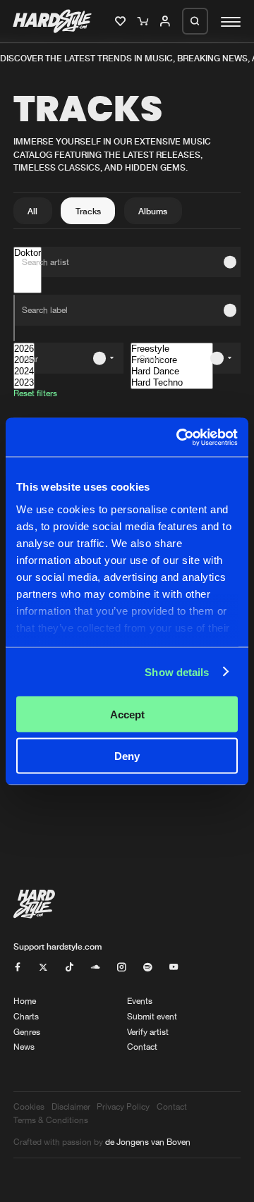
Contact (142, 1046)
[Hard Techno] (171, 382)
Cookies (28, 1106)
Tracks (88, 211)
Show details (177, 671)
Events (139, 1000)
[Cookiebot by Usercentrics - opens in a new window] (179, 437)
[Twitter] (43, 967)
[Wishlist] (121, 22)
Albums (152, 211)
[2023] (24, 382)
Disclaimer (71, 1106)
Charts (26, 1016)
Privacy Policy (123, 1106)
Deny (127, 755)
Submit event (152, 1016)
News (24, 1046)
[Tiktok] (69, 967)
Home (24, 1000)
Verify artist (148, 1031)
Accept (127, 714)
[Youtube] (173, 967)
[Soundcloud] (95, 967)
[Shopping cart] (144, 22)
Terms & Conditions (50, 1120)
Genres (26, 1031)
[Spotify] (147, 967)
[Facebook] (17, 967)
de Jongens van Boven (147, 1141)
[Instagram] (121, 967)
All (32, 211)
